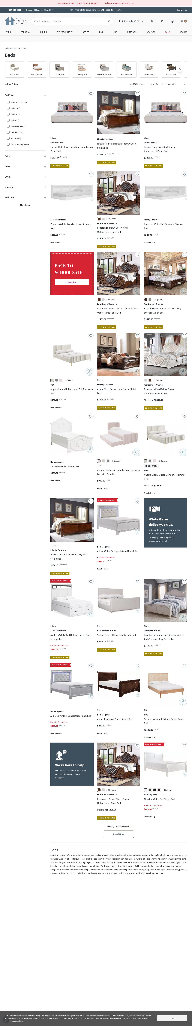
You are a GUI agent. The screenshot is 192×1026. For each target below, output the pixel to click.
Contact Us (182, 10)
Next (180, 69)
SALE (167, 32)
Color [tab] (8, 166)
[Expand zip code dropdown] (143, 21)
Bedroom (25, 32)
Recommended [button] (169, 84)
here (21, 1021)
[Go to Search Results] (109, 21)
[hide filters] (12, 84)
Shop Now (72, 282)
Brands (183, 32)
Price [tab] (7, 156)
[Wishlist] (162, 21)
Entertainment (65, 32)
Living (8, 32)
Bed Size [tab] (9, 95)
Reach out (59, 777)
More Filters (25, 205)
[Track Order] (172, 21)
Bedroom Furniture (12, 48)
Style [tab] (7, 176)
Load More (118, 834)
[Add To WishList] (91, 93)
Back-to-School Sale (106, 557)
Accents (151, 32)
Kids (115, 32)
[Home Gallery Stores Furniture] (15, 20)
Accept (172, 1018)
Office (85, 32)
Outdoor (132, 32)
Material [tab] (9, 186)
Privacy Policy (131, 1018)
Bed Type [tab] (9, 197)
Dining (43, 32)
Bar (101, 32)
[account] (152, 21)
